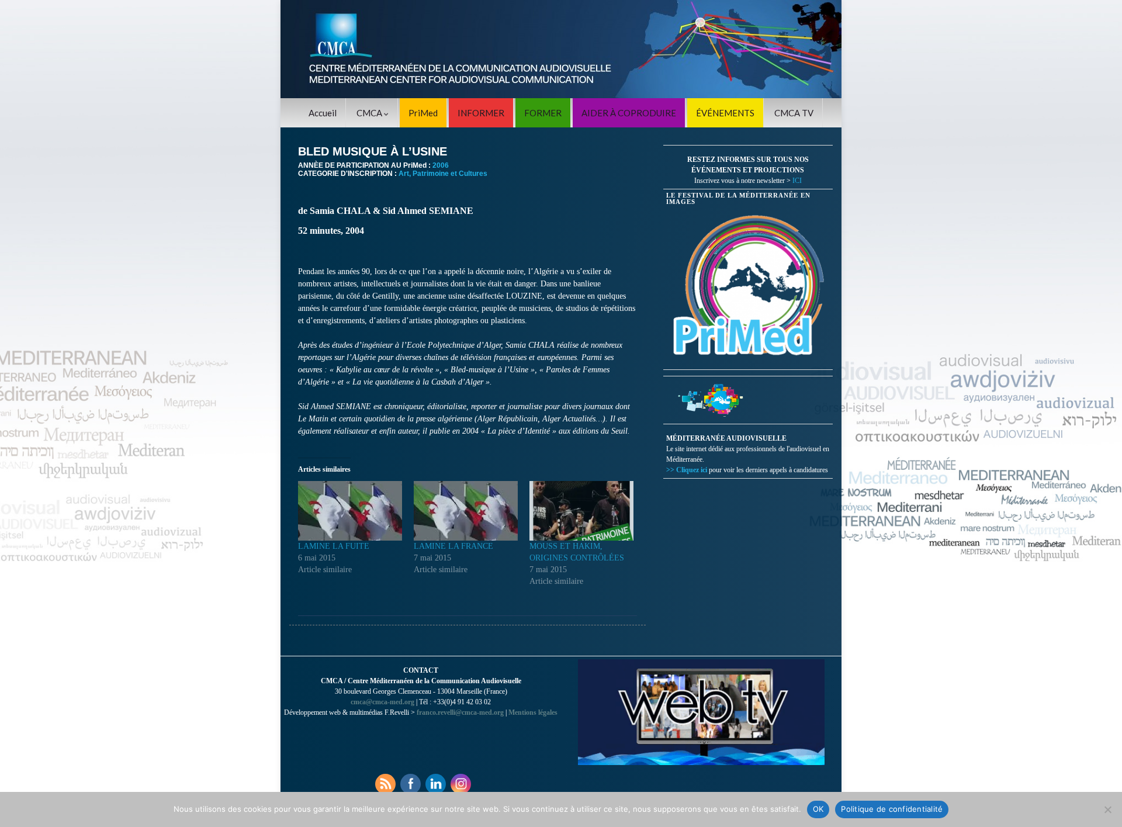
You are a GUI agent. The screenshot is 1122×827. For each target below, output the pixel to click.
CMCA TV (793, 113)
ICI (797, 181)
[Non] (1107, 809)
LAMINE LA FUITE (333, 546)
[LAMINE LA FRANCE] (466, 511)
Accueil (323, 113)
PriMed (423, 113)
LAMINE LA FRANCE (453, 546)
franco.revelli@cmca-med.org (460, 712)
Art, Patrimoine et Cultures (443, 173)
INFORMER (481, 113)
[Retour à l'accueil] (561, 49)
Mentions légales (532, 712)
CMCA (370, 113)
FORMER (543, 113)
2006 (440, 165)
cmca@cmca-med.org (382, 702)
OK (818, 809)
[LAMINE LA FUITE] (350, 511)
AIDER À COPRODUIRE (628, 113)
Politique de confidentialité (892, 809)
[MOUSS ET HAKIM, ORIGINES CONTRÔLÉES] (581, 511)
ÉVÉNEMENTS (725, 113)
